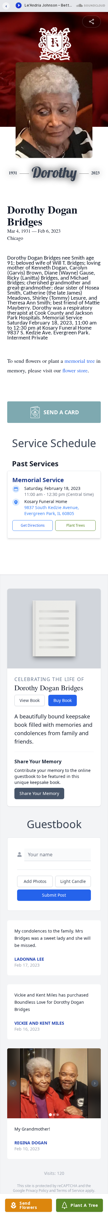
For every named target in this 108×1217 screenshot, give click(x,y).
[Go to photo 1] (50, 1114)
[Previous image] (13, 1083)
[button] (54, 1083)
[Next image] (94, 1083)
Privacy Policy (37, 1190)
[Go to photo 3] (57, 1115)
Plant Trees (75, 525)
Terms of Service (70, 1190)
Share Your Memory (39, 793)
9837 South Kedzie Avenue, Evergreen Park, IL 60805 (51, 510)
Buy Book (62, 700)
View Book (30, 700)
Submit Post (54, 895)
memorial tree (79, 360)
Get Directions (33, 525)
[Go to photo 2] (54, 1115)
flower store (75, 370)
